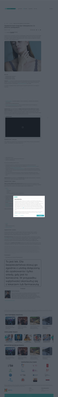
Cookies (19, 213)
